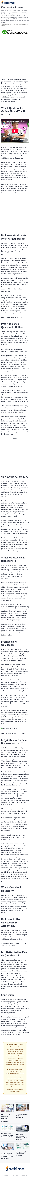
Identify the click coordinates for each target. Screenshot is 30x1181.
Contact (17, 1175)
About (12, 1175)
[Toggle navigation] (27, 2)
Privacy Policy (6, 1175)
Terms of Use (24, 1175)
